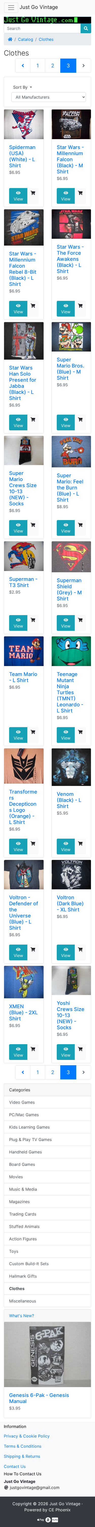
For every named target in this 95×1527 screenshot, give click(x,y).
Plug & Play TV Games (30, 1139)
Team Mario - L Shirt (23, 677)
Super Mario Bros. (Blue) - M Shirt (70, 369)
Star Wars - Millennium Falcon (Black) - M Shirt (70, 159)
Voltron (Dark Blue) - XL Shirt (70, 903)
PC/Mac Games (24, 1114)
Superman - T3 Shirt (23, 582)
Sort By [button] (21, 87)
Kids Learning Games (29, 1127)
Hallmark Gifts (23, 1276)
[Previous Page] (22, 66)
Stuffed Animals (24, 1226)
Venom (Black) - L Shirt (69, 800)
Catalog (25, 39)
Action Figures (23, 1238)
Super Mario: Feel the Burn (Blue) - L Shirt (70, 487)
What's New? (21, 1315)
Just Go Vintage (39, 7)
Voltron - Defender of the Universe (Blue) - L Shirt (23, 912)
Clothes (46, 39)
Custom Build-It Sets (29, 1263)
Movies (16, 1176)
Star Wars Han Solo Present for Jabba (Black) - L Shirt (22, 383)
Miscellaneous (22, 1300)
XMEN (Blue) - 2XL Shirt (23, 1012)
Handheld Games (25, 1151)
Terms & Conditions (22, 1446)
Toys (13, 1251)
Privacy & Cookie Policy (27, 1436)
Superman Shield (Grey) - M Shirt (69, 589)
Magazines (19, 1201)
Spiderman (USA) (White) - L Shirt (22, 156)
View (18, 198)
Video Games (22, 1102)
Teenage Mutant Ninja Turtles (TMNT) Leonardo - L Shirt (70, 692)
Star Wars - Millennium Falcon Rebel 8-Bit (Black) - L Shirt (22, 269)
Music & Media (23, 1189)
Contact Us (15, 1466)
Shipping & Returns (22, 1456)
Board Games (22, 1164)
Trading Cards (22, 1214)
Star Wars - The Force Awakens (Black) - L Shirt (70, 259)
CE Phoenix (60, 1509)
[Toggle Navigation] (11, 8)
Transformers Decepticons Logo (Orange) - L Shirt (23, 807)
